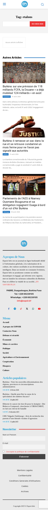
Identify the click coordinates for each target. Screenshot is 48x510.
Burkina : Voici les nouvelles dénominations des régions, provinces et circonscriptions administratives (23, 384)
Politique (6, 212)
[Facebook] (8, 309)
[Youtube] (39, 309)
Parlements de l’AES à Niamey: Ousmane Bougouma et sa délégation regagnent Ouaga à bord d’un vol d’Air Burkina (24, 203)
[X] (27, 309)
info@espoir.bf (24, 301)
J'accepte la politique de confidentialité (22, 452)
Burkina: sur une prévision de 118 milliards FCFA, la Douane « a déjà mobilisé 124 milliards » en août (23, 90)
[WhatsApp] (33, 309)
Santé (5, 412)
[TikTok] (21, 309)
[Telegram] (15, 309)
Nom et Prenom (9, 435)
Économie (6, 97)
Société (6, 390)
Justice (5, 154)
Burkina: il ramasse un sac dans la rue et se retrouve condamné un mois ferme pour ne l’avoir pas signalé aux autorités (23, 145)
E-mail (5, 443)
